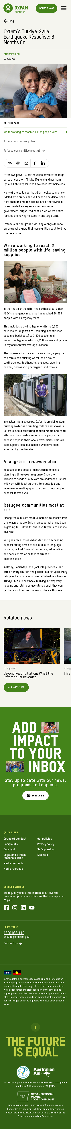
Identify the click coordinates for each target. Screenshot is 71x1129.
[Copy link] (10, 163)
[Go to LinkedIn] (23, 908)
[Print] (18, 163)
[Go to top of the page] (35, 1027)
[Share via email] (26, 163)
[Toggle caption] (64, 300)
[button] (35, 795)
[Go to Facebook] (6, 908)
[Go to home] (8, 8)
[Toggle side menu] (63, 8)
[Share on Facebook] (35, 163)
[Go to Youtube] (32, 908)
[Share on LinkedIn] (43, 163)
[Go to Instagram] (15, 908)
